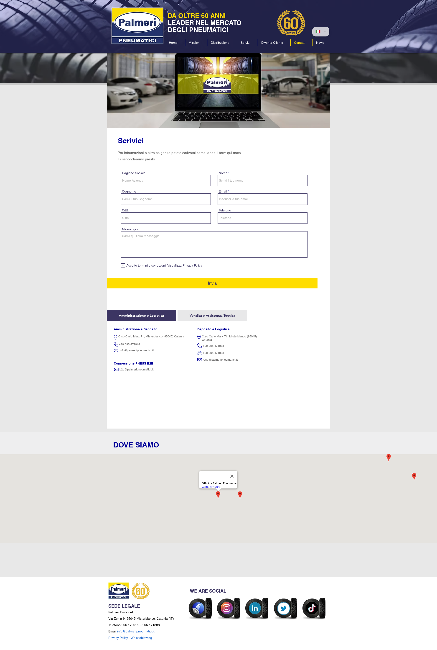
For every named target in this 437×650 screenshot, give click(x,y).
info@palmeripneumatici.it (137, 350)
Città (125, 210)
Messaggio (130, 229)
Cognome (129, 191)
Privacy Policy (118, 638)
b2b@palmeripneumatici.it (136, 369)
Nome (223, 173)
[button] (222, 42)
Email (223, 191)
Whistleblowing (141, 638)
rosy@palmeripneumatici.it (220, 359)
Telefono (225, 210)
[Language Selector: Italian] (320, 31)
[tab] (141, 315)
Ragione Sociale (133, 173)
